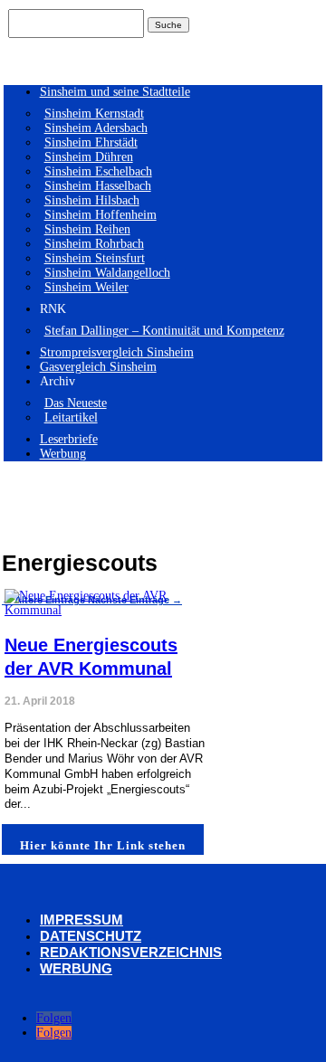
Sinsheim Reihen (87, 229)
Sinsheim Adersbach (96, 128)
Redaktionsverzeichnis (131, 952)
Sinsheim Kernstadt (94, 113)
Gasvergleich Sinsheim (98, 367)
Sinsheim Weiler (86, 287)
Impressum (81, 919)
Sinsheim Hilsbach (91, 200)
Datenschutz (90, 935)
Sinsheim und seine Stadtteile (115, 92)
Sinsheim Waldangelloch (107, 273)
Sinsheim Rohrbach (94, 244)
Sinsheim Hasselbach (97, 186)
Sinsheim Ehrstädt (91, 142)
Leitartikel (71, 417)
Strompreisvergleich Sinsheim (117, 352)
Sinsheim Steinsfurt (94, 258)
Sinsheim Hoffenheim (100, 215)
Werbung (63, 453)
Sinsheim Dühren (88, 157)
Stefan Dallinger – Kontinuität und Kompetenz (164, 330)
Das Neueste (75, 403)
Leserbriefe (69, 439)
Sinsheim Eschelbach (98, 171)
